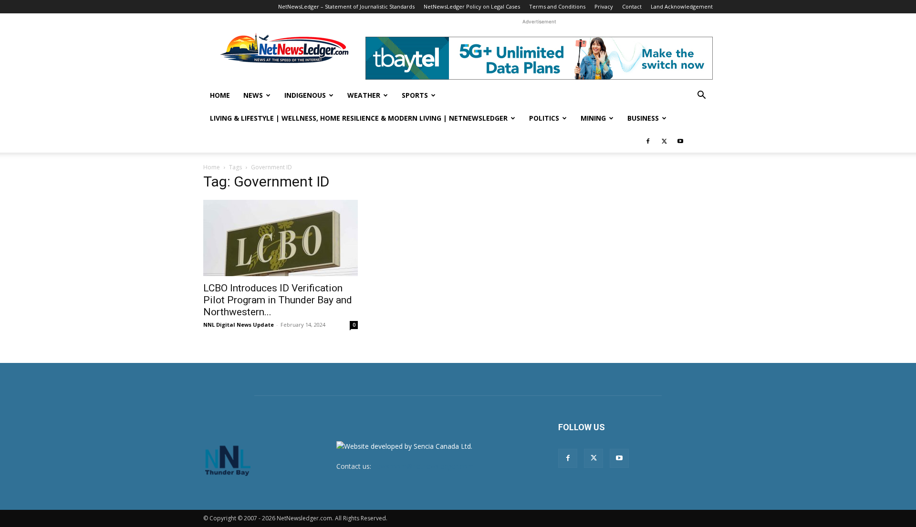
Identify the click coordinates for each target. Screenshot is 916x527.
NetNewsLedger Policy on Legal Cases (472, 6)
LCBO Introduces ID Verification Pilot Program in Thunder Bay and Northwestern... (277, 300)
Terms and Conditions (557, 6)
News (253, 95)
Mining (593, 118)
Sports (415, 95)
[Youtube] (680, 141)
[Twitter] (664, 141)
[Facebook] (648, 141)
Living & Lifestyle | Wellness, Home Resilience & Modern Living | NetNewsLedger (359, 118)
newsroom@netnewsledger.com (423, 466)
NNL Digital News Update (238, 324)
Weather (363, 95)
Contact (632, 6)
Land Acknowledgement (682, 6)
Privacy (603, 6)
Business (643, 118)
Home (220, 95)
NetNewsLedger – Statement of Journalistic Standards (346, 6)
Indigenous (305, 95)
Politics (544, 118)
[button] (701, 96)
